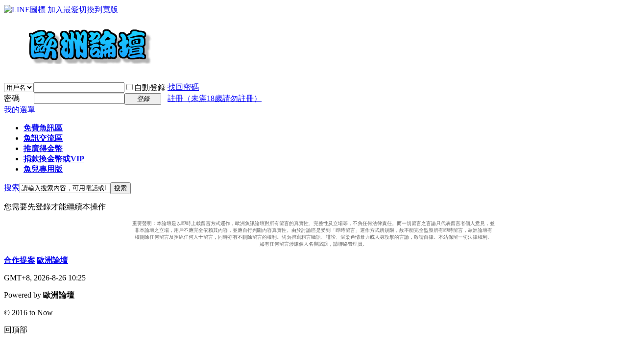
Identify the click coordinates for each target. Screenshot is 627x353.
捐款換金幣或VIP (54, 158)
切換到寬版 (98, 9)
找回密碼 (183, 87)
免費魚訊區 (43, 128)
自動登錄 (150, 87)
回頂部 (15, 330)
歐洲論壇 (52, 260)
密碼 (12, 98)
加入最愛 (63, 9)
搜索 (12, 187)
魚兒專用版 (43, 169)
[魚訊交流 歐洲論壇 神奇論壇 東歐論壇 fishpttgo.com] (78, 68)
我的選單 (19, 109)
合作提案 (19, 260)
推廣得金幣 (43, 148)
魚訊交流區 (43, 138)
